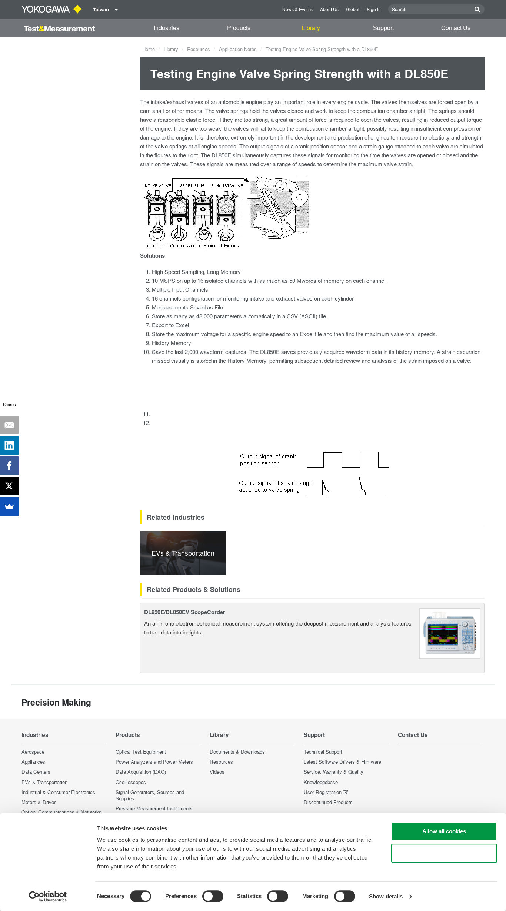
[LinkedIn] (9, 445)
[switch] (212, 896)
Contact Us (455, 27)
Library (311, 27)
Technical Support (323, 751)
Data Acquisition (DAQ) (141, 771)
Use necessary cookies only (444, 853)
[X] (9, 486)
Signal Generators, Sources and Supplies (150, 795)
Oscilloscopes (131, 782)
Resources (198, 49)
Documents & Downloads (237, 751)
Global (352, 9)
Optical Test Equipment (141, 751)
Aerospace (32, 751)
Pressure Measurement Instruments (154, 808)
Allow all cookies (444, 831)
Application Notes (238, 49)
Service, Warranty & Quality (333, 771)
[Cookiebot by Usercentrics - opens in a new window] (48, 896)
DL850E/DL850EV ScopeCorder (184, 612)
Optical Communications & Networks (61, 811)
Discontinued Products (328, 802)
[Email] (9, 425)
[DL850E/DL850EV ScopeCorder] (449, 632)
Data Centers (35, 771)
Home (148, 49)
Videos (217, 771)
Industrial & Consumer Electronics (58, 792)
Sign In (374, 9)
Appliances (33, 761)
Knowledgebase (321, 782)
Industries (166, 27)
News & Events (297, 9)
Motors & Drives (39, 802)
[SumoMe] (9, 506)
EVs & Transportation (44, 782)
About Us (329, 9)
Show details (386, 896)
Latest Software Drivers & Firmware (342, 761)
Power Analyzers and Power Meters (154, 761)
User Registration (323, 792)
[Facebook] (9, 465)
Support (383, 27)
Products (238, 27)
